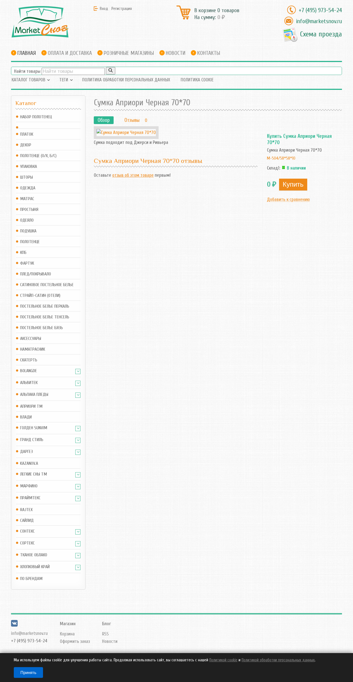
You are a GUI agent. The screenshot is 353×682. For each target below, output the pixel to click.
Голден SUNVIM (33, 428)
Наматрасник (32, 349)
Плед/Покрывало (35, 274)
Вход (104, 8)
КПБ (23, 253)
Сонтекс (27, 531)
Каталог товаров (28, 79)
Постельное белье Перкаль (44, 306)
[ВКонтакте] (14, 625)
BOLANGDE (28, 371)
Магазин (68, 623)
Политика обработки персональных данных (126, 79)
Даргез (26, 452)
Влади (26, 417)
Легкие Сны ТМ (33, 474)
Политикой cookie (223, 660)
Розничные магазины (129, 53)
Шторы (26, 177)
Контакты (208, 53)
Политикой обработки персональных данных (278, 660)
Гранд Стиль (31, 440)
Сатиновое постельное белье (47, 285)
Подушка (28, 231)
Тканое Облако (33, 555)
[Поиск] (110, 70)
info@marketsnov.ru (319, 21)
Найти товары (27, 71)
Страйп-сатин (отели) (40, 296)
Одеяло (27, 220)
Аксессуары (30, 339)
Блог (106, 623)
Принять (28, 672)
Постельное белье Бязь (41, 328)
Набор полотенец (36, 117)
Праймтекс (30, 498)
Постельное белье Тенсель (44, 317)
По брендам (31, 579)
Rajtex (26, 510)
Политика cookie (197, 79)
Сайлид (27, 521)
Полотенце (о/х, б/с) (38, 156)
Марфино (29, 486)
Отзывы (132, 120)
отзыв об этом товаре (133, 175)
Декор (25, 145)
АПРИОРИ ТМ (31, 406)
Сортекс (27, 543)
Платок (26, 134)
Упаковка (28, 167)
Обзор (104, 120)
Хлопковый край (35, 567)
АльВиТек (29, 383)
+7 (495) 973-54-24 (320, 10)
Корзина (67, 634)
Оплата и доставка (70, 53)
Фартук (27, 263)
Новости (175, 53)
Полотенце (30, 242)
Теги (63, 79)
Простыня (29, 210)
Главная (26, 53)
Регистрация (121, 8)
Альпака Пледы (34, 395)
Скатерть (28, 360)
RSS (105, 634)
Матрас (27, 199)
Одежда (27, 188)
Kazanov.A (29, 463)
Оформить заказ (75, 641)
